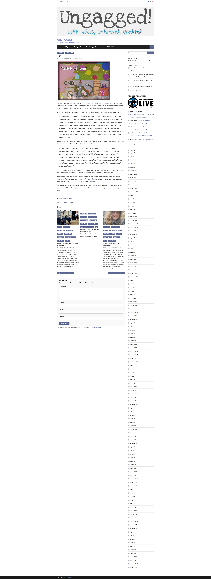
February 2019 (133, 468)
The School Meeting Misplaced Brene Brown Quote (140, 82)
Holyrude (83, 217)
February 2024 (133, 259)
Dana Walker (132, 114)
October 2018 (133, 482)
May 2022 (132, 333)
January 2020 (133, 429)
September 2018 (133, 486)
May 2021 (132, 376)
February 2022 (133, 344)
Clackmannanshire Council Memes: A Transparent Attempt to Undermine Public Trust (141, 142)
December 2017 (133, 518)
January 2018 (133, 514)
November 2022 (133, 312)
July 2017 (132, 535)
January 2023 (133, 305)
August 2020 (132, 408)
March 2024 (132, 255)
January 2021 (133, 390)
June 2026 (132, 160)
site (71, 188)
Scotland (60, 240)
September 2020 (133, 404)
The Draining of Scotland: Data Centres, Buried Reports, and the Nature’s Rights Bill (141, 75)
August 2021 (132, 365)
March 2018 (132, 507)
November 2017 (133, 521)
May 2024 (132, 248)
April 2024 (132, 252)
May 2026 (132, 163)
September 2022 (133, 319)
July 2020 (132, 411)
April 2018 (132, 503)
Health (119, 233)
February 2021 (133, 386)
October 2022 (133, 316)
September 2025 (133, 192)
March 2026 (132, 170)
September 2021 (133, 362)
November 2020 (133, 397)
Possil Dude (72, 247)
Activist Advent (65, 207)
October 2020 (133, 401)
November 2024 (133, 227)
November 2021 (133, 355)
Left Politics (68, 233)
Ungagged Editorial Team (109, 47)
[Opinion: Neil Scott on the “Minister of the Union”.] (68, 218)
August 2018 (132, 489)
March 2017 (132, 549)
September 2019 (133, 443)
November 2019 (133, 436)
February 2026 (133, 174)
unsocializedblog (117, 247)
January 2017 (133, 556)
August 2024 (132, 238)
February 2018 (133, 510)
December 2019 (133, 432)
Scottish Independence (87, 227)
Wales (67, 240)
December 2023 (133, 266)
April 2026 (132, 167)
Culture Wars (115, 227)
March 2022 (132, 340)
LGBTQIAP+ (116, 237)
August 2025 (132, 195)
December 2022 (133, 308)
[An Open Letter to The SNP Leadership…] (114, 218)
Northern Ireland (71, 237)
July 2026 (132, 156)
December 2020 (133, 394)
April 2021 (132, 379)
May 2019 (132, 457)
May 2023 (132, 291)
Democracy (61, 230)
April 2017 (132, 546)
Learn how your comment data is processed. (89, 327)
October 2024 (133, 231)
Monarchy (93, 220)
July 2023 (132, 284)
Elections (69, 230)
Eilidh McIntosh (117, 230)
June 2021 (132, 372)
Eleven (120, 273)
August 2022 (132, 323)
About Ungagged (67, 47)
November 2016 (133, 564)
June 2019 (132, 454)
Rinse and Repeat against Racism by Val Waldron (139, 69)
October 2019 (133, 440)
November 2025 (133, 184)
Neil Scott (60, 237)
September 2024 (133, 234)
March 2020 (132, 425)
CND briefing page (85, 179)
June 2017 (132, 539)
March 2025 (132, 213)
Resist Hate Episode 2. (135, 90)
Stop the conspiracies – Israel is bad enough (140, 86)
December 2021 (133, 351)
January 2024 (133, 262)
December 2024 (133, 223)
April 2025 (132, 209)
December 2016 (133, 560)
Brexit (59, 227)
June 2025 (132, 202)
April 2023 (132, 294)
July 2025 (132, 199)
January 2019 (133, 471)
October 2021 (133, 358)
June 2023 (132, 287)
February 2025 (133, 216)
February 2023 (133, 301)
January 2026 (133, 177)
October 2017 (133, 525)
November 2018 (133, 479)
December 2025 (133, 181)
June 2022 (132, 330)
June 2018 (132, 496)
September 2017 (133, 528)
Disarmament (69, 52)
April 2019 (132, 461)
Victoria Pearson (68, 202)
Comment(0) (78, 58)
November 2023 (133, 270)
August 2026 (132, 153)
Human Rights (92, 217)
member (95, 185)
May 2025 (132, 206)
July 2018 (132, 493)
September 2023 (133, 277)
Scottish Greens (93, 223)
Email (61, 309)
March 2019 (132, 464)
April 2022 (132, 337)
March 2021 (132, 383)
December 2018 (133, 475)
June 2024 (132, 245)
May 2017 (132, 542)
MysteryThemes (67, 577)
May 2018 (132, 500)
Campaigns (61, 52)
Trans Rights (112, 240)
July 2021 (132, 369)
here (93, 181)
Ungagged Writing (94, 47)
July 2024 (132, 241)
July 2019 (132, 450)
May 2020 (132, 418)
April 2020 (132, 422)
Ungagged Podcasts (79, 47)
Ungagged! (64, 39)
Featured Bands (123, 47)
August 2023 (132, 280)
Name (62, 302)
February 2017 (133, 553)
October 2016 (133, 567)
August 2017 (132, 532)
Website (62, 316)
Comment (63, 286)
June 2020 (132, 415)
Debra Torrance (67, 198)
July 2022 (132, 326)
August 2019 (132, 447)
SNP (97, 227)
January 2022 (133, 347)
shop (58, 190)
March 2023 (132, 298)
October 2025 (133, 188)
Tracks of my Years (65, 273)
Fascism (60, 233)
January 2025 (133, 220)
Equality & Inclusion (109, 233)
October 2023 (133, 273)
